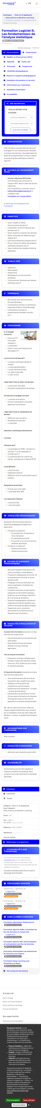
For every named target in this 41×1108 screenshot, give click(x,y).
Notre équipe (8, 998)
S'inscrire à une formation (13, 1021)
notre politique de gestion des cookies (17, 1092)
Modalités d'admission (15, 90)
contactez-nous (9, 860)
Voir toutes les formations (17, 971)
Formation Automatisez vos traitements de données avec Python (20, 952)
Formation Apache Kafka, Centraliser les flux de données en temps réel (20, 930)
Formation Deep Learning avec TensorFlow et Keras (17, 962)
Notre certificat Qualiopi (12, 1001)
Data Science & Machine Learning (20, 18)
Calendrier (10, 794)
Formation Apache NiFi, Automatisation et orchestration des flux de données (20, 943)
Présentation (31, 52)
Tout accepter (12, 1100)
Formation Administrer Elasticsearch (19, 922)
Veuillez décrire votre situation (17, 111)
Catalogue (7, 15)
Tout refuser (29, 1100)
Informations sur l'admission (18, 85)
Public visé (25, 62)
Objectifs (10, 62)
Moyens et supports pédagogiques (21, 76)
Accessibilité (11, 94)
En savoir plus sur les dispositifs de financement (16, 205)
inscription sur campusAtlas (19, 196)
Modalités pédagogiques (17, 71)
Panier (9, 798)
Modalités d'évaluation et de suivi (20, 80)
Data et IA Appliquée (23, 15)
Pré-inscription (12, 52)
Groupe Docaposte (10, 1009)
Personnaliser (19, 1105)
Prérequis (11, 66)
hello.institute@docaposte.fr (19, 191)
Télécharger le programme (17, 842)
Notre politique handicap (13, 1005)
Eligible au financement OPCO (19, 57)
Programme (27, 66)
